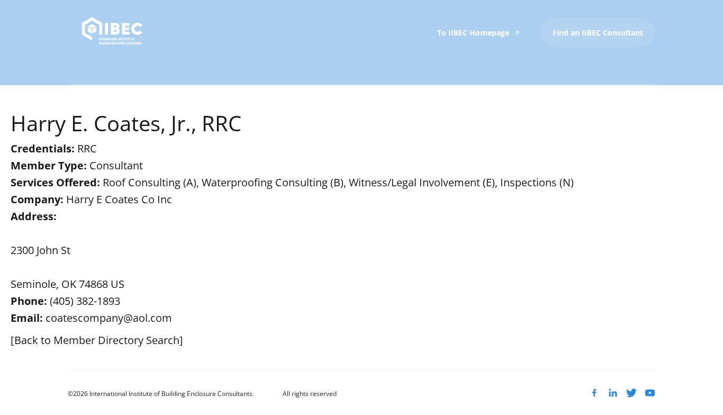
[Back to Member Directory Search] (97, 340)
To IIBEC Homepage (474, 33)
